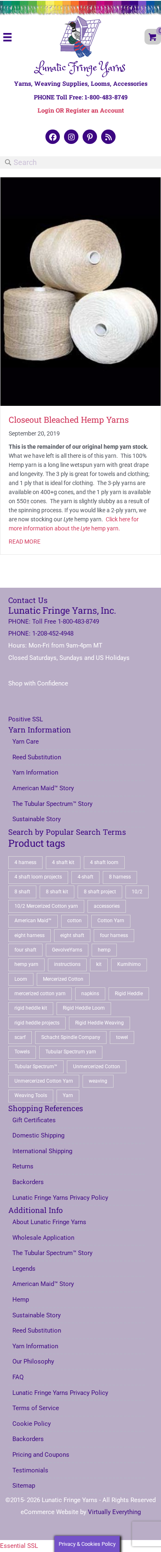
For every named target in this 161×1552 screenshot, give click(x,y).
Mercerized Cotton (63, 979)
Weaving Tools (30, 1095)
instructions (67, 964)
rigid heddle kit (30, 1008)
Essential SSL (19, 1546)
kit (99, 964)
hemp (104, 950)
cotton (74, 920)
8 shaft (22, 892)
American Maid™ (33, 920)
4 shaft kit (63, 862)
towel (122, 1037)
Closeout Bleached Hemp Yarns (69, 419)
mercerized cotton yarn (40, 993)
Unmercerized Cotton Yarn (43, 1081)
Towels (22, 1052)
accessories (107, 906)
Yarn (68, 1095)
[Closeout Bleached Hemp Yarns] (80, 291)
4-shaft (85, 877)
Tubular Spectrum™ (35, 1066)
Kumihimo (129, 964)
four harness (114, 935)
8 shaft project (100, 892)
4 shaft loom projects (38, 877)
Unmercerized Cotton (96, 1066)
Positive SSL (25, 719)
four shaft (25, 950)
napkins (90, 993)
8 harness (120, 877)
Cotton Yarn (110, 920)
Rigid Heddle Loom (84, 1008)
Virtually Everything (114, 1512)
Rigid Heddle (129, 993)
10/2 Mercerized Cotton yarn (46, 906)
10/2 (137, 892)
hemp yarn (26, 964)
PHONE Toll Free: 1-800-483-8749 (81, 97)
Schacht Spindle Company (70, 1037)
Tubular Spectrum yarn (70, 1052)
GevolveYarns (67, 950)
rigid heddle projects (36, 1023)
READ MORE (24, 541)
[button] (52, 137)
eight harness (29, 935)
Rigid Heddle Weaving (99, 1023)
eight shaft (72, 935)
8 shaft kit (57, 892)
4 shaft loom (104, 862)
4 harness (25, 862)
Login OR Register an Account (81, 110)
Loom (20, 979)
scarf (20, 1037)
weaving (98, 1081)
